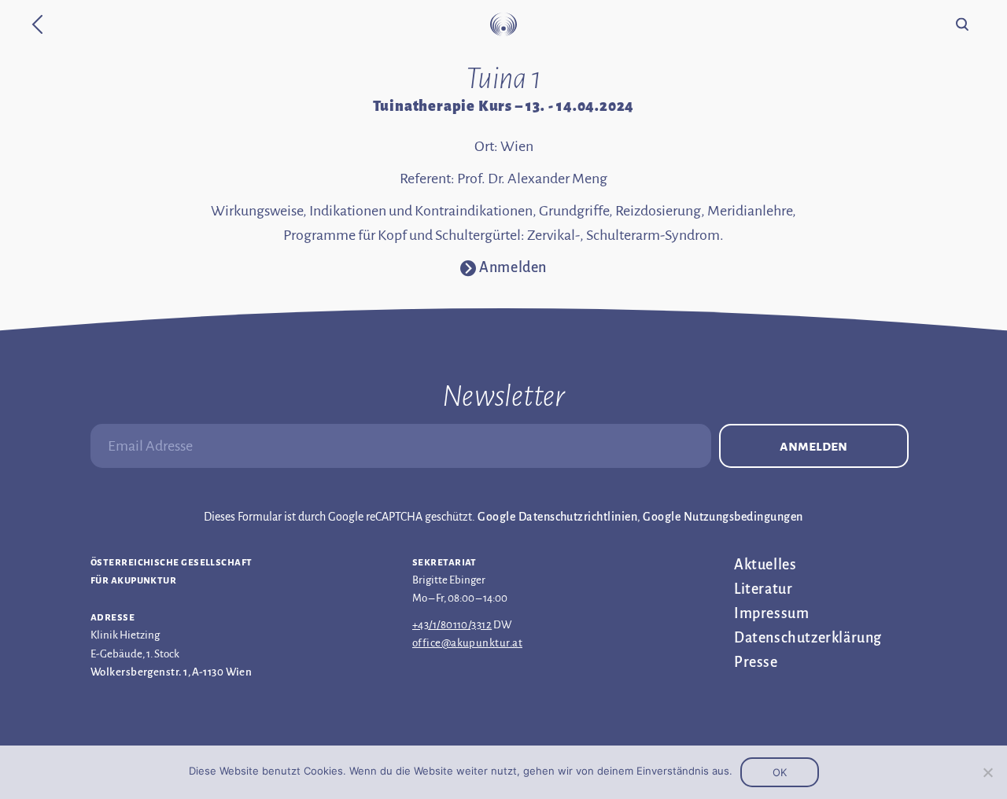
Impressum (771, 613)
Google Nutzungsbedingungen (722, 516)
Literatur (763, 589)
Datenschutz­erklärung (808, 638)
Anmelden (813, 446)
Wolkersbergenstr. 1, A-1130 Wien (171, 672)
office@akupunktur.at (467, 643)
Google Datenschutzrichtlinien (557, 516)
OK (780, 772)
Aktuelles (765, 565)
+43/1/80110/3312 (452, 625)
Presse (756, 662)
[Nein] (987, 772)
